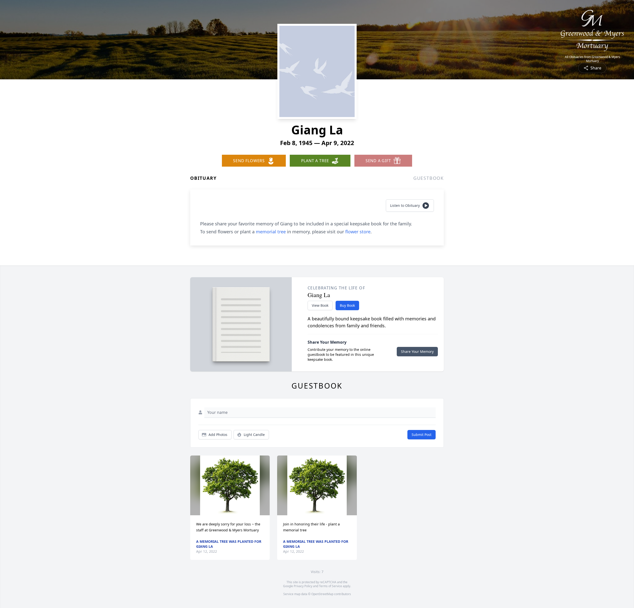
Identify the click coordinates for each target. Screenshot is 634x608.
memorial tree (271, 232)
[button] (230, 485)
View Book (320, 305)
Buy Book (347, 305)
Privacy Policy (303, 586)
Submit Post (421, 434)
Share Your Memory (417, 351)
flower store (357, 232)
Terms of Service (330, 586)
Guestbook (428, 178)
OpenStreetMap (322, 594)
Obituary (203, 178)
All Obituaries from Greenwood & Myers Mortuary (592, 59)
